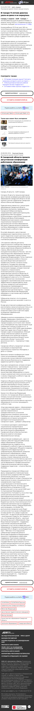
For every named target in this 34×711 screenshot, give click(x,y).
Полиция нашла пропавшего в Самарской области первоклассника (19, 138)
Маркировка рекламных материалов (15, 653)
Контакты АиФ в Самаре (10, 651)
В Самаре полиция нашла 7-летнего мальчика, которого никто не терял (17, 80)
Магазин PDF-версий (9, 638)
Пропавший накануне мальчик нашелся (19, 143)
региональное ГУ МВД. (23, 24)
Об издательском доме (10, 636)
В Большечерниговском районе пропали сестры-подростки (15, 83)
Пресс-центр (25, 636)
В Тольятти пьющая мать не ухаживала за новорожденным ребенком (19, 121)
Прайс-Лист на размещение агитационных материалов (12, 647)
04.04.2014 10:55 (5, 7)
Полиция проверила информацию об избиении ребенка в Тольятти (18, 132)
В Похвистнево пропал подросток (16, 86)
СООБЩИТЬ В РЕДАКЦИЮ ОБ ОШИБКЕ (14, 656)
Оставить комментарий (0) (17, 100)
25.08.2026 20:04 (6, 153)
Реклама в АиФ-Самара (10, 644)
